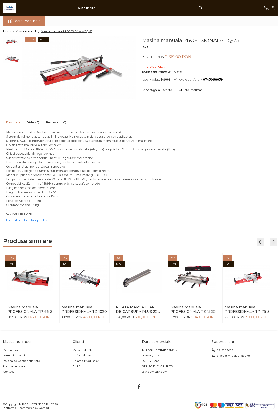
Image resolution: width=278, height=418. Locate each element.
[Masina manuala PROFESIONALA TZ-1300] (193, 278)
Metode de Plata (84, 350)
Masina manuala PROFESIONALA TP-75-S (247, 309)
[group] (79, 68)
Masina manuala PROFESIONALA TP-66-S (30, 309)
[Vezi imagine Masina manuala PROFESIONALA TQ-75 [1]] (11, 58)
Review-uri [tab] (56, 122)
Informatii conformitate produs (26, 220)
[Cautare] (201, 8)
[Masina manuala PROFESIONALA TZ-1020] (84, 278)
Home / (9, 31)
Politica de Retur (84, 355)
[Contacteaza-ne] (266, 8)
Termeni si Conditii (15, 355)
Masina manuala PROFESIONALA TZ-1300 (193, 309)
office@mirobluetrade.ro (233, 355)
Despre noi (10, 350)
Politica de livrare (14, 366)
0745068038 (224, 350)
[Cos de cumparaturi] (273, 8)
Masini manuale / (27, 31)
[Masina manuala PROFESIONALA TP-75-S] (247, 278)
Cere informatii (192, 90)
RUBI (145, 47)
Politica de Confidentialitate (21, 360)
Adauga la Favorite (158, 90)
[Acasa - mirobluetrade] (23, 8)
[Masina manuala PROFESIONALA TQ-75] (79, 68)
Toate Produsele (26, 21)
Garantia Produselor (86, 360)
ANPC (76, 366)
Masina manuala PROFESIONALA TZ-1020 (84, 309)
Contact (8, 371)
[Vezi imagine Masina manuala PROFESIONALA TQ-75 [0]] (11, 41)
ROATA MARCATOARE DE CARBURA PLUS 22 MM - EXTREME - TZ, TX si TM (137, 309)
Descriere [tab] (13, 122)
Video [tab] (33, 122)
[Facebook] (139, 387)
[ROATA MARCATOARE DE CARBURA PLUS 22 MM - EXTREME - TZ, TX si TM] (139, 278)
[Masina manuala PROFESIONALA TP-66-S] (30, 278)
